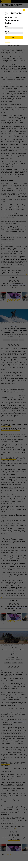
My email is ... (7, 26)
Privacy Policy (7, 41)
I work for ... (7, 31)
